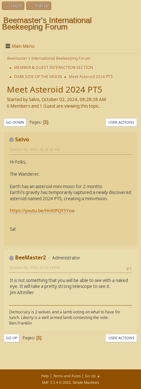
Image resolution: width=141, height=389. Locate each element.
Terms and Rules (67, 375)
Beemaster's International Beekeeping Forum (46, 23)
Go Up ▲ (92, 375)
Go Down (15, 122)
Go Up (11, 337)
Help (45, 375)
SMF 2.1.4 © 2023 (56, 382)
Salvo (22, 139)
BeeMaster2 (30, 257)
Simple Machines (85, 382)
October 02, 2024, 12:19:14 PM (34, 267)
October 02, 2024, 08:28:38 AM (34, 149)
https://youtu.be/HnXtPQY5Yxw (42, 211)
